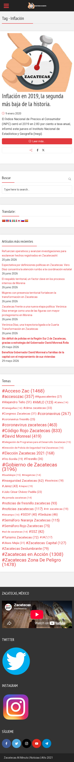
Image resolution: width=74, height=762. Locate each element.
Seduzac (49, 514)
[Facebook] (6, 743)
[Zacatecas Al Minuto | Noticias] (37, 5)
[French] (11, 220)
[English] (7, 220)
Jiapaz (26, 486)
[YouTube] (36, 743)
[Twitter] (16, 743)
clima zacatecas (38, 408)
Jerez (11, 486)
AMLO (44, 402)
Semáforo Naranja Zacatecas (32, 520)
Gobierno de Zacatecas (29, 466)
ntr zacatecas (57, 508)
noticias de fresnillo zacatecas (30, 503)
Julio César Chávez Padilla (23, 492)
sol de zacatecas (15, 531)
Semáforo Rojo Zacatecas (27, 526)
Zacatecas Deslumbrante (26, 549)
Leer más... (38, 141)
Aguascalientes (49, 396)
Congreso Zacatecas (20, 413)
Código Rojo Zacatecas (33, 430)
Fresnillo (34, 459)
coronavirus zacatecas (31, 425)
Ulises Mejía (14, 543)
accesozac (19, 396)
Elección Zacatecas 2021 (29, 453)
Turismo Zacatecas (21, 537)
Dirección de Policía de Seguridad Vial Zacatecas (33, 447)
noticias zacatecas (23, 509)
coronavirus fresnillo (19, 419)
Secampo (11, 514)
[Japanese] (18, 220)
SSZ (37, 532)
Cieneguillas (12, 407)
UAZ (47, 537)
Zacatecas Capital (47, 543)
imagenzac (32, 474)
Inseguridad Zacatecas (24, 480)
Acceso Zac (25, 391)
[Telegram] (46, 743)
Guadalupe (12, 474)
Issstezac (55, 480)
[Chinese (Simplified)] (3, 220)
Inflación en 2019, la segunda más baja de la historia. (32, 100)
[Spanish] (26, 220)
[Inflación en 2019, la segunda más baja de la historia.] (37, 62)
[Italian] (15, 220)
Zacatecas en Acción (34, 554)
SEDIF (30, 514)
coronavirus (55, 413)
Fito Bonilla (13, 459)
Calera (62, 402)
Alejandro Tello (18, 402)
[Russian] (22, 220)
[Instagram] (26, 743)
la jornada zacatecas (17, 497)
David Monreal (23, 436)
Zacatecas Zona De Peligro (31, 562)
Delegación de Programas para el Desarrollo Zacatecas (37, 442)
